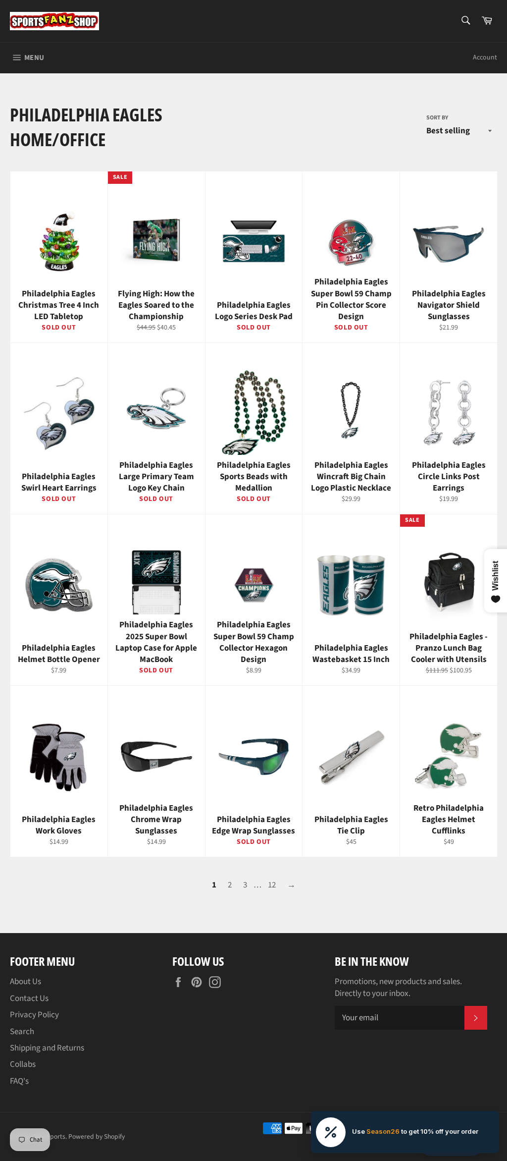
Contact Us (29, 998)
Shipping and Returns (47, 1048)
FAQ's (19, 1081)
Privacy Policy (34, 1015)
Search (22, 1032)
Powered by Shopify (96, 1136)
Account (485, 57)
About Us (25, 982)
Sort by (437, 118)
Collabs (23, 1064)
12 (272, 885)
